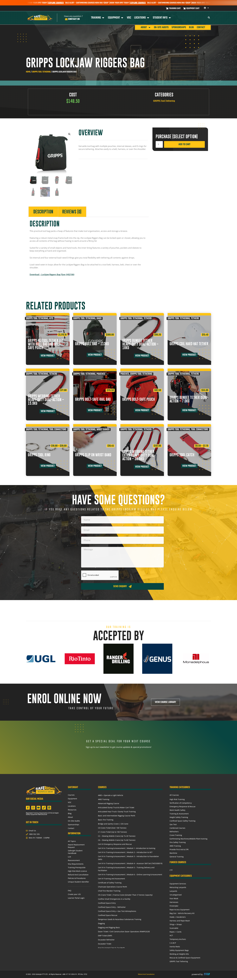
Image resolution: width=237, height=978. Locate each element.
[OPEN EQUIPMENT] (122, 17)
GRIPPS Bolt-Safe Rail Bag (93, 399)
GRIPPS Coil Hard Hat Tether (189, 344)
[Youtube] (38, 808)
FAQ (69, 890)
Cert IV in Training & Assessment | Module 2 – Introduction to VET (125, 852)
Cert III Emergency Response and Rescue (115, 844)
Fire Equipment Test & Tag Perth (111, 948)
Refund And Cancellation (78, 874)
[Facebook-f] (28, 808)
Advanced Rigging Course (108, 803)
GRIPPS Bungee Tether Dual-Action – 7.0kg (189, 399)
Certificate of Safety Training (109, 882)
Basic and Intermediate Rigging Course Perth (116, 815)
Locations (72, 806)
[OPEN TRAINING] (103, 17)
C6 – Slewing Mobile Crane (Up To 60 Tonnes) (116, 840)
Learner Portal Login (76, 898)
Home (28, 72)
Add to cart (184, 144)
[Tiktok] (44, 808)
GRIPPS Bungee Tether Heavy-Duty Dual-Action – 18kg (140, 344)
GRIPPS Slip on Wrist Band (93, 455)
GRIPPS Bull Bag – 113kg (92, 344)
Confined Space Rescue (107, 915)
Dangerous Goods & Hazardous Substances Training (119, 919)
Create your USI (74, 894)
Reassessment (74, 860)
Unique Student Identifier (78, 882)
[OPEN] (208, 7)
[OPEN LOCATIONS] (148, 17)
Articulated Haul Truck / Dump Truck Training (117, 811)
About (144, 27)
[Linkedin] (49, 808)
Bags (99, 318)
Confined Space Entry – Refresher (112, 907)
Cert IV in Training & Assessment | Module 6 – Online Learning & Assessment (130, 874)
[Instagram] (33, 808)
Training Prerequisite (76, 867)
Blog (191, 27)
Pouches (101, 374)
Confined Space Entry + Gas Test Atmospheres (117, 911)
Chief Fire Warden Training (109, 891)
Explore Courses (102, 3)
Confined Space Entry (107, 903)
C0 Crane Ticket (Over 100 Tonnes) (112, 828)
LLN (69, 857)
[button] (69, 134)
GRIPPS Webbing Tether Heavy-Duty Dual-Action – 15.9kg (46, 400)
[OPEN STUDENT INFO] (169, 17)
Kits (51, 318)
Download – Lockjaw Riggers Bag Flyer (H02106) (52, 274)
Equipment (72, 798)
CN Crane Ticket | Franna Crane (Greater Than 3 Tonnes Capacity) (125, 895)
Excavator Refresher (106, 940)
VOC (69, 802)
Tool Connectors (57, 429)
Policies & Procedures (77, 878)
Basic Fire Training (105, 820)
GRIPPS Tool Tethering (41, 72)
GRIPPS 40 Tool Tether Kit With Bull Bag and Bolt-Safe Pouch (45, 344)
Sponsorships (179, 27)
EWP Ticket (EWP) (105, 935)
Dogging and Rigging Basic (109, 927)
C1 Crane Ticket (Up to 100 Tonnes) (112, 832)
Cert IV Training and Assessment (111, 878)
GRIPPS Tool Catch (182, 455)
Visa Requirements (75, 864)
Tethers (148, 318)
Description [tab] (43, 212)
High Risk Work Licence (77, 871)
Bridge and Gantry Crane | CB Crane (113, 824)
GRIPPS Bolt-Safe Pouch (138, 399)
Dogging (101, 923)
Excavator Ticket (104, 944)
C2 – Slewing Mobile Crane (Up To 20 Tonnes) (116, 836)
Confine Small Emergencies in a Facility (114, 899)
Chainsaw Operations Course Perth (112, 887)
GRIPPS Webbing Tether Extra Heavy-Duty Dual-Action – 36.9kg (139, 455)
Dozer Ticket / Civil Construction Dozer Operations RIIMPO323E (124, 931)
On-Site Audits (161, 27)
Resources (72, 810)
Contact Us (74, 19)
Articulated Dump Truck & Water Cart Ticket (116, 807)
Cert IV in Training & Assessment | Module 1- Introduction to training (126, 848)
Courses (71, 795)
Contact (201, 27)
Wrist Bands (103, 429)
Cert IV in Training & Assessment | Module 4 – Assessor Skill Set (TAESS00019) (130, 863)
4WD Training (103, 799)
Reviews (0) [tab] (71, 212)
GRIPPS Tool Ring (39, 455)
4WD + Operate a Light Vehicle (110, 795)
